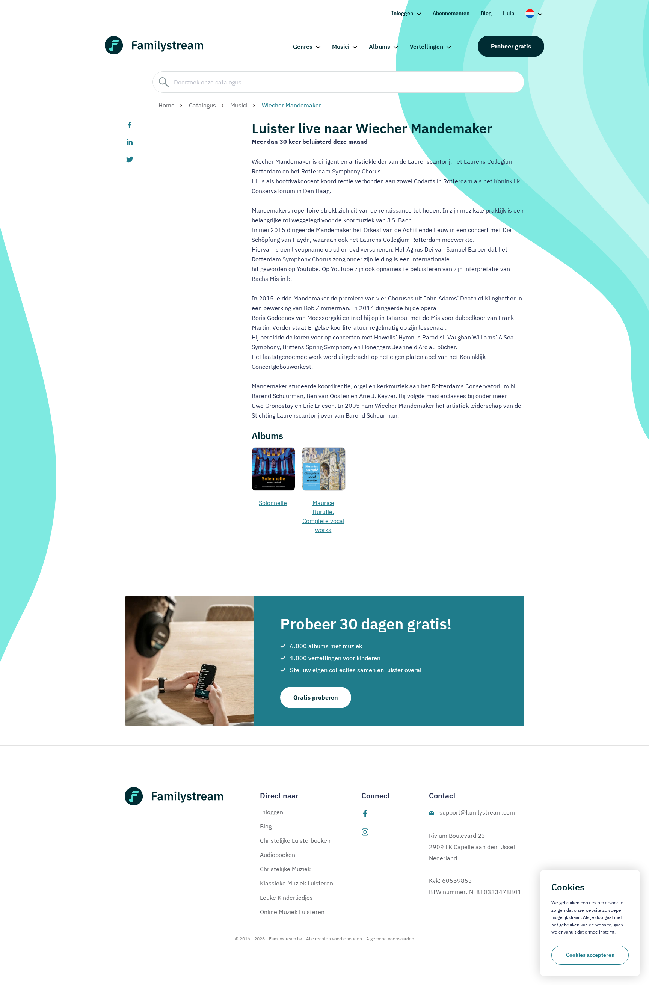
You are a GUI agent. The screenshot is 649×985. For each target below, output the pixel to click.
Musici (340, 46)
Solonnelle (273, 503)
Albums (379, 46)
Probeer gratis (511, 46)
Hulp (508, 13)
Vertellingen (426, 46)
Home (166, 105)
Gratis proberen (315, 697)
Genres (302, 46)
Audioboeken (277, 854)
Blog (486, 13)
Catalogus (202, 105)
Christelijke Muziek (285, 869)
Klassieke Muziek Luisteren (296, 883)
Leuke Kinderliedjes (286, 897)
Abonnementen (451, 13)
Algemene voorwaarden (390, 938)
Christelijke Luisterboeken (295, 840)
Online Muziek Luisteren (292, 912)
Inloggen (402, 13)
